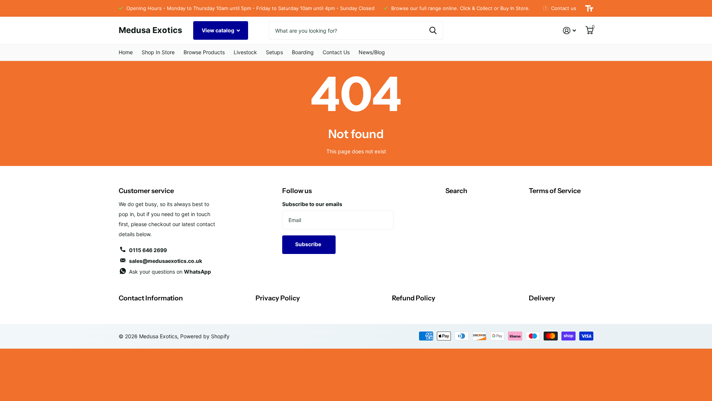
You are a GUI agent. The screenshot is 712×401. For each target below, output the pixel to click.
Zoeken (433, 30)
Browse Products (204, 52)
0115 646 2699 (148, 250)
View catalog (218, 30)
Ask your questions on (170, 271)
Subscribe (308, 244)
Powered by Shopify (205, 336)
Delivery (542, 298)
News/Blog (372, 52)
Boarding (303, 52)
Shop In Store (158, 52)
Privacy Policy (278, 298)
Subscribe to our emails (312, 204)
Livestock (245, 52)
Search (456, 191)
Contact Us (336, 52)
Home (126, 52)
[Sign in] (569, 30)
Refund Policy (413, 298)
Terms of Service (555, 191)
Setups (274, 52)
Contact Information (151, 298)
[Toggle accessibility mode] (589, 8)
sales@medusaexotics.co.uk (165, 261)
